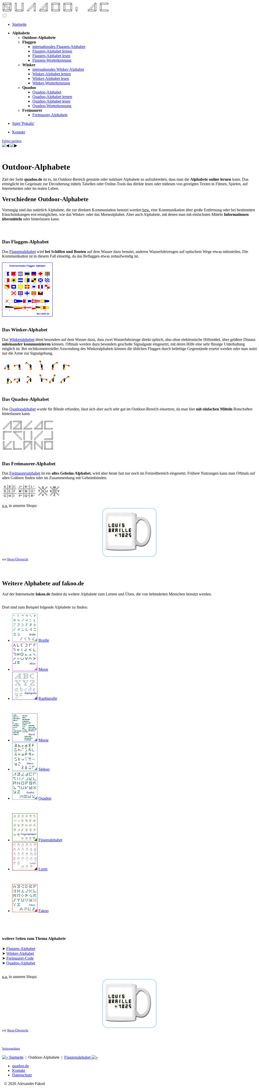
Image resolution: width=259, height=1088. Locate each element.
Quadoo (44, 798)
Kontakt (18, 132)
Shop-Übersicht (17, 559)
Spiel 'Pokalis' (23, 123)
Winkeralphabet (21, 339)
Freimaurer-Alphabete (50, 115)
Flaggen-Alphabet (20, 948)
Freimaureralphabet (24, 473)
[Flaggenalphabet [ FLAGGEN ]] (13, 145)
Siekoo (44, 769)
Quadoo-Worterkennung (51, 106)
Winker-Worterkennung (51, 83)
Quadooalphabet (22, 409)
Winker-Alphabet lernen (51, 74)
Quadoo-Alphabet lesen (51, 101)
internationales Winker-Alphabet (58, 69)
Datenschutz (22, 1075)
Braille (43, 640)
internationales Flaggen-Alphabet (58, 46)
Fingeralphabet (50, 840)
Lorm (42, 869)
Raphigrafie (47, 698)
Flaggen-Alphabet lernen (52, 51)
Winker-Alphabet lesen (50, 78)
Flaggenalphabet (22, 251)
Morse (43, 740)
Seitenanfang (11, 1048)
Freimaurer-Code (20, 958)
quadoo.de (20, 1066)
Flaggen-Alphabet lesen (51, 56)
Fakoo (43, 911)
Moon (43, 669)
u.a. (5, 505)
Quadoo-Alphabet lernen (52, 97)
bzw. (146, 210)
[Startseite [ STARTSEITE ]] (5, 145)
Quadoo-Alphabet (46, 92)
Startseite (19, 24)
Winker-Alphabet (20, 953)
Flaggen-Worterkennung (51, 60)
